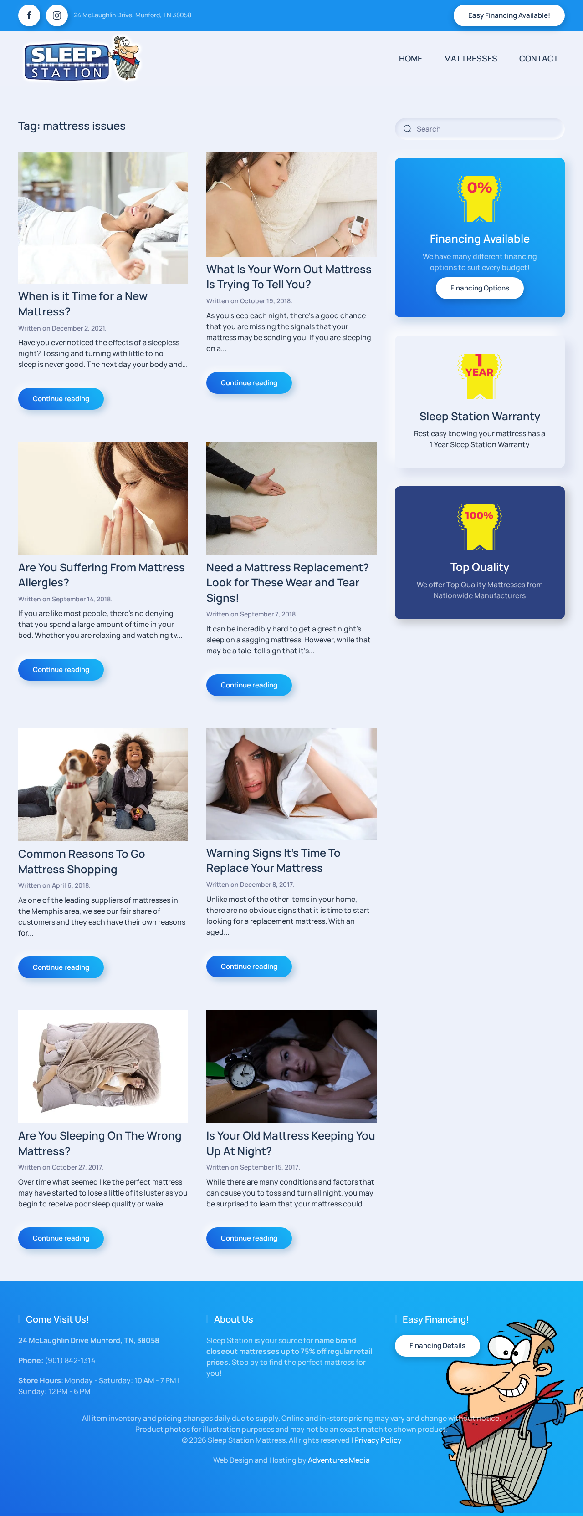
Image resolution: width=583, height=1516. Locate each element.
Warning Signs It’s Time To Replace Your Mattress (273, 860)
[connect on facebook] (29, 15)
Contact (538, 58)
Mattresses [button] (470, 58)
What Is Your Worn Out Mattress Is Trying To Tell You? (289, 276)
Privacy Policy (378, 1440)
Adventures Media (339, 1460)
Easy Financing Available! (509, 15)
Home (410, 58)
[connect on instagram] (57, 15)
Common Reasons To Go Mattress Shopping (81, 861)
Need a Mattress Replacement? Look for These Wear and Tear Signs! (287, 582)
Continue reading (61, 398)
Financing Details (437, 1345)
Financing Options (479, 288)
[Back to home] (82, 58)
